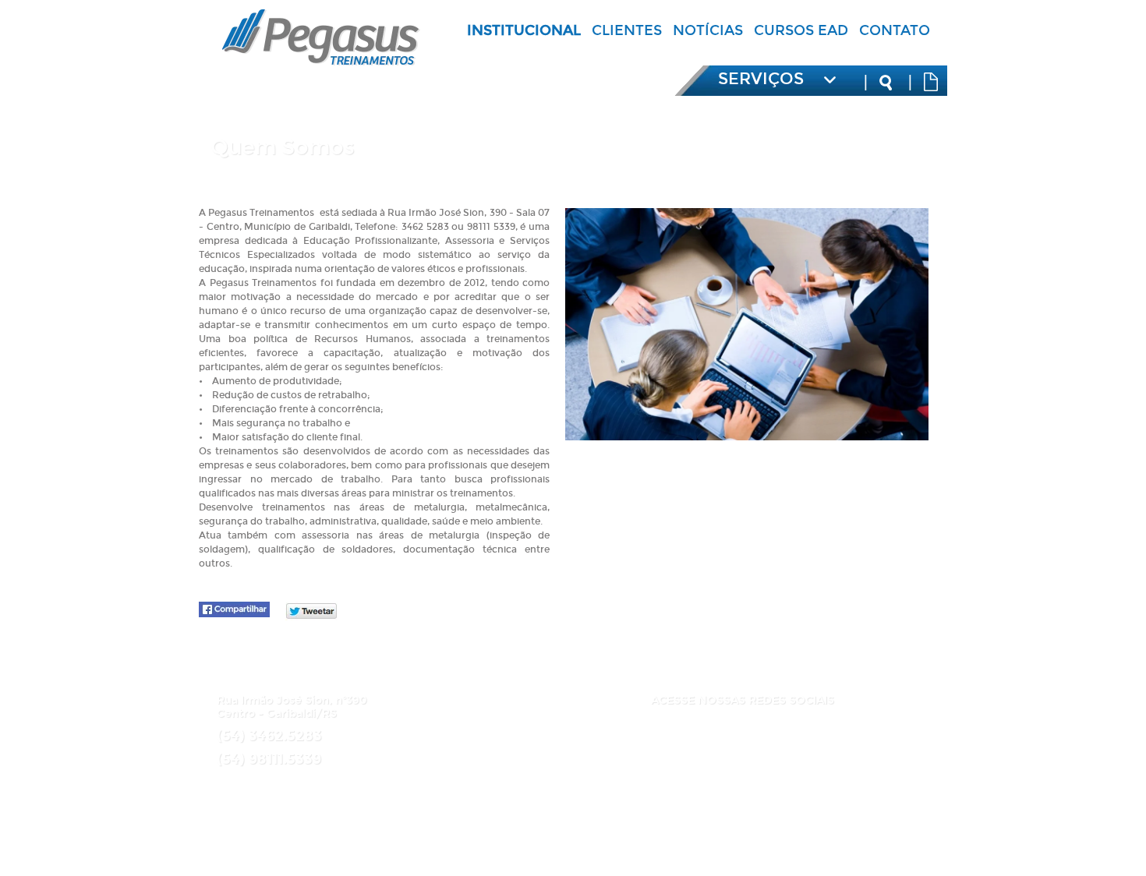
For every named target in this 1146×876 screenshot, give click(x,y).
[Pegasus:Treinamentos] (321, 60)
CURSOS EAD (801, 30)
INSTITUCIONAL (524, 30)
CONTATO (894, 30)
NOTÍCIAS (708, 30)
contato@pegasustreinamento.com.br (321, 783)
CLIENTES (627, 30)
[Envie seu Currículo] (931, 81)
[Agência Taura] (592, 851)
